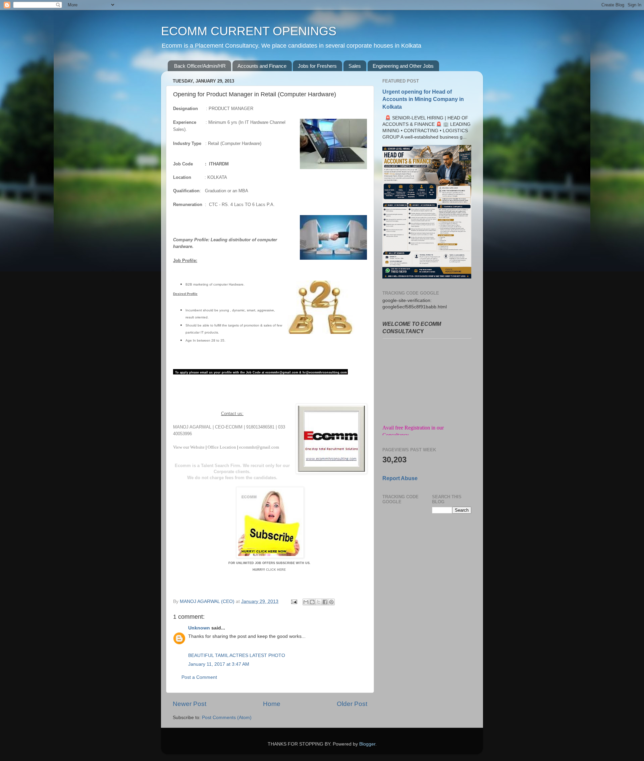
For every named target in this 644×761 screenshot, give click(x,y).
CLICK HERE (276, 569)
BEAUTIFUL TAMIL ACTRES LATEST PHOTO (236, 655)
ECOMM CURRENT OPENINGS (248, 31)
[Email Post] (294, 601)
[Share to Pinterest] (331, 602)
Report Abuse (400, 478)
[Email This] (306, 602)
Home (271, 703)
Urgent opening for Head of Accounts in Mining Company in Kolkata (423, 99)
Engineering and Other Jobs (403, 66)
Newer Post (189, 703)
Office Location (222, 447)
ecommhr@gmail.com (259, 447)
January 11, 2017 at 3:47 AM (218, 664)
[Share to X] (318, 602)
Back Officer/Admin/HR (200, 66)
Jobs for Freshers (317, 66)
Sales (354, 66)
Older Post (352, 703)
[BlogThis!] (312, 602)
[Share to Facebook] (325, 602)
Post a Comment (199, 677)
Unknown (199, 627)
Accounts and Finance (261, 66)
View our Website (189, 447)
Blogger (367, 744)
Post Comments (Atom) (227, 717)
